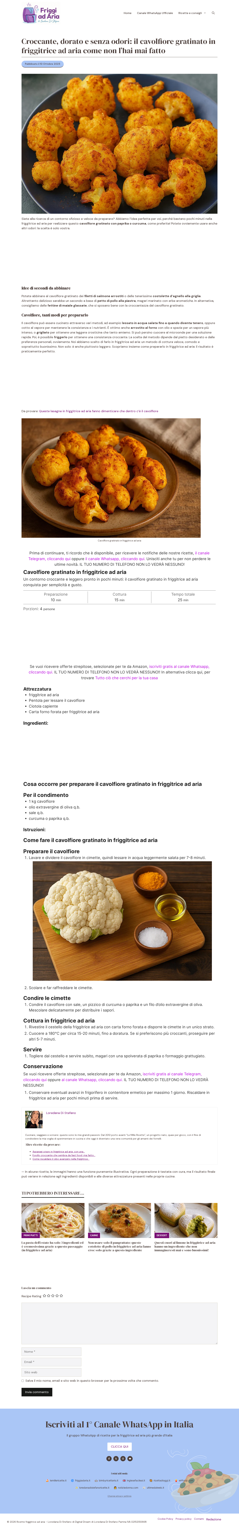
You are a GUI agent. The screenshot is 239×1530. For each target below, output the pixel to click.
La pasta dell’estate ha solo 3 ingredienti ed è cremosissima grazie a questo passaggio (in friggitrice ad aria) (52, 1246)
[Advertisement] (119, 259)
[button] (213, 13)
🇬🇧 (134, 1480)
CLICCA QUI (119, 1446)
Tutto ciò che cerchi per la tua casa (126, 678)
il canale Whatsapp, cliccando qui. (115, 558)
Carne (94, 1235)
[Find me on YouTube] (130, 1458)
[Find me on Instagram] (123, 1458)
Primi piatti (31, 1235)
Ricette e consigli (190, 13)
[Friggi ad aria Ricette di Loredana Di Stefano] (41, 13)
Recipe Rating (31, 1296)
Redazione (213, 1519)
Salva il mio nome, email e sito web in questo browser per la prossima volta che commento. (92, 1381)
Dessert (162, 1235)
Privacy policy (184, 1518)
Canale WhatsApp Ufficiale (155, 13)
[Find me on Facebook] (109, 1458)
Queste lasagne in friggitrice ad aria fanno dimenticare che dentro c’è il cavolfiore (98, 411)
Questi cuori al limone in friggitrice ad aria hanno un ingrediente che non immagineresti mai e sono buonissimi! (184, 1246)
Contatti (199, 1518)
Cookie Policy (165, 1518)
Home (127, 13)
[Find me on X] (116, 1458)
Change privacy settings (119, 1496)
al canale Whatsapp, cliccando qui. (93, 1079)
